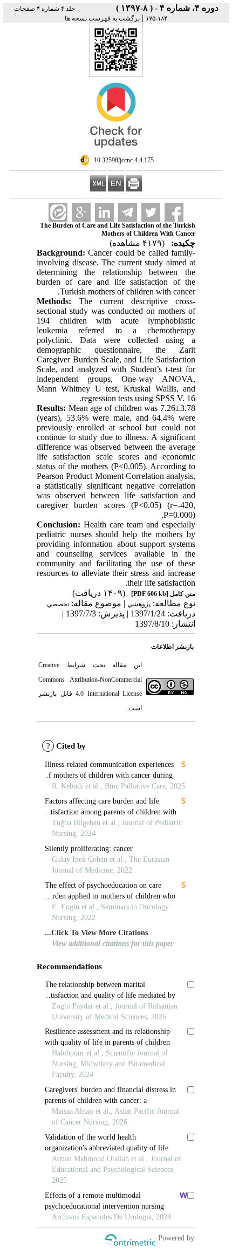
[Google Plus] (81, 212)
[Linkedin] (104, 212)
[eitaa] (58, 212)
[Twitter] (150, 212)
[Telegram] (127, 212)
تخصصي (58, 604)
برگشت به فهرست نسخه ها (102, 18)
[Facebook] (174, 212)
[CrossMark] (116, 152)
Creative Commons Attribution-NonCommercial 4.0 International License (90, 679)
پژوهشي (139, 604)
